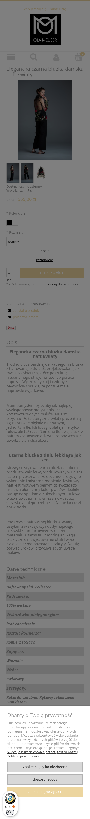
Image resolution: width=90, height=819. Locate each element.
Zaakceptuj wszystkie (45, 792)
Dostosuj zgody (45, 779)
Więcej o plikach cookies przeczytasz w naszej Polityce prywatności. (42, 754)
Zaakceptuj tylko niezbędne (45, 767)
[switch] (10, 812)
